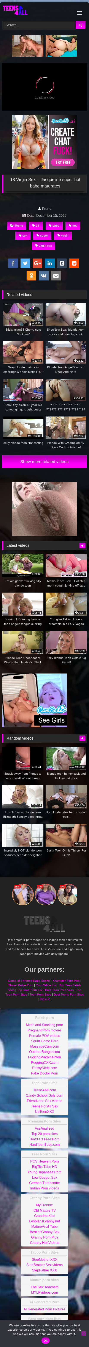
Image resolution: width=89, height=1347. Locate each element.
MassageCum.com (44, 1046)
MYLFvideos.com (44, 1292)
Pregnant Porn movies (44, 1030)
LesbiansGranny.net (44, 1221)
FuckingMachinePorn (44, 1057)
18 (37, 225)
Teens (19, 225)
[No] (83, 1333)
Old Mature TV (44, 1210)
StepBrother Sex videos (44, 1265)
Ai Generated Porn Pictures (44, 1309)
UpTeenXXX (44, 1111)
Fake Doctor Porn (44, 1073)
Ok (46, 1340)
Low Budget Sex (44, 1177)
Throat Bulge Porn (20, 985)
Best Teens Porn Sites (69, 994)
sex (24, 235)
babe (55, 225)
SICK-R (45, 999)
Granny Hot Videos (44, 1243)
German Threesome (44, 1183)
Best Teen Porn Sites (59, 990)
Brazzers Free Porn (44, 1139)
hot (74, 225)
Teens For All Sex (44, 1106)
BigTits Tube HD (44, 1167)
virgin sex (45, 245)
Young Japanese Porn (44, 1172)
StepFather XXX (44, 1270)
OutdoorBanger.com (44, 1052)
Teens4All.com (44, 1090)
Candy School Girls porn (44, 1095)
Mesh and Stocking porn (44, 1025)
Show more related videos (44, 461)
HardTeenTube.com (44, 1144)
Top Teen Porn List (30, 990)
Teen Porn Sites (40, 994)
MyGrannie (44, 1205)
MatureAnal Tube (44, 1226)
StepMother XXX (44, 1259)
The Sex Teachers (45, 1287)
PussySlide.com (44, 1068)
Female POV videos (44, 1035)
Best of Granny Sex (44, 1232)
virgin (64, 235)
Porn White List (46, 985)
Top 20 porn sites (45, 1134)
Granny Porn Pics (44, 1237)
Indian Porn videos (44, 1188)
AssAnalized (44, 1128)
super (44, 235)
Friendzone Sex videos (44, 1101)
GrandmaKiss (44, 1216)
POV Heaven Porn (44, 1161)
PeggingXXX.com (44, 1062)
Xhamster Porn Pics (65, 980)
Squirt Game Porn (44, 1041)
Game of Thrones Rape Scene (29, 980)
